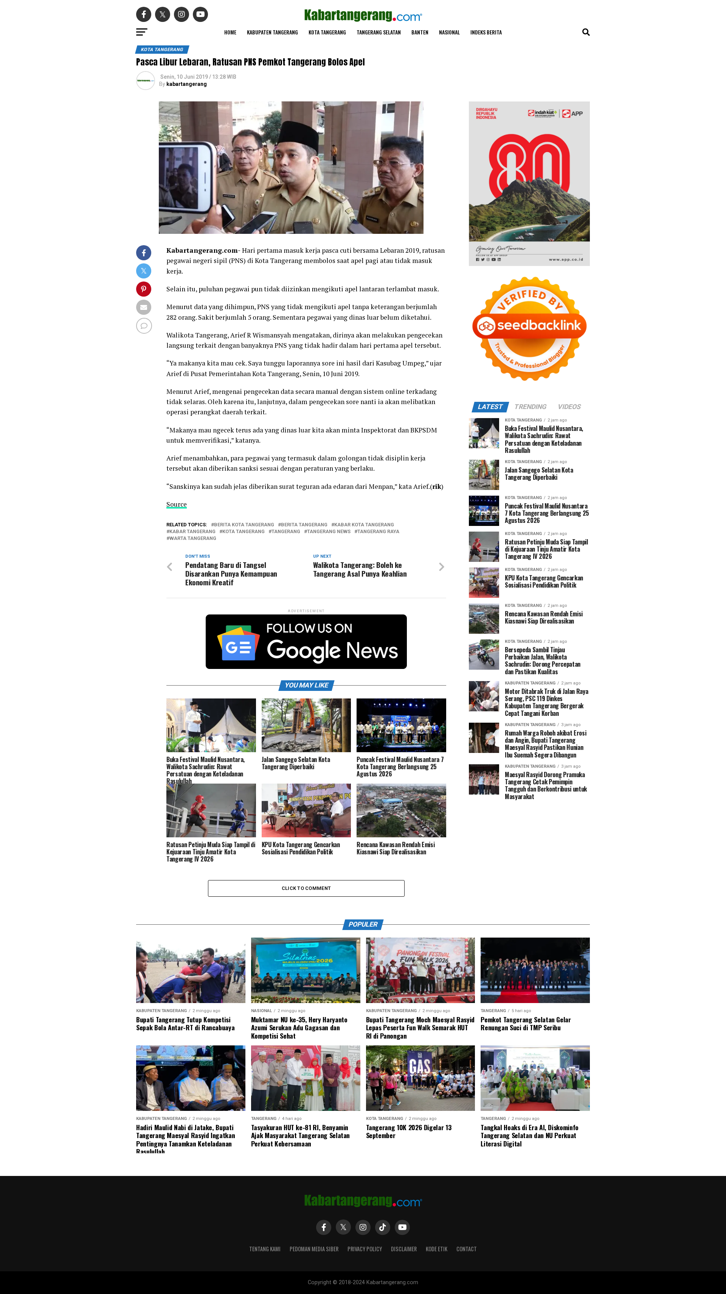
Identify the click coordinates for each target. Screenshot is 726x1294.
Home (230, 32)
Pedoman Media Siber (314, 1249)
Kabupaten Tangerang (272, 32)
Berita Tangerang (304, 525)
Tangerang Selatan (379, 32)
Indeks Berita (486, 32)
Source (176, 504)
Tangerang (285, 531)
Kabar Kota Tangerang (364, 525)
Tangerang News (329, 531)
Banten (419, 32)
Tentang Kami (265, 1249)
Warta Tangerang (192, 538)
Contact (466, 1249)
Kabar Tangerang (192, 531)
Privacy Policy (364, 1249)
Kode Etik (436, 1249)
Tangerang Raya (378, 531)
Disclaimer (404, 1249)
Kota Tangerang (327, 32)
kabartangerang (186, 84)
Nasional (449, 32)
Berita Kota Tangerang (244, 525)
